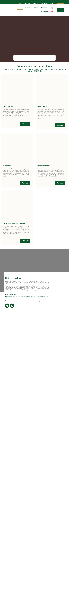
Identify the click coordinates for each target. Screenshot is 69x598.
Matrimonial (7, 166)
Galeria (35, 3)
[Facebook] (7, 306)
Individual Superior (43, 166)
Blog (51, 3)
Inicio (19, 3)
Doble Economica (8, 106)
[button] (60, 10)
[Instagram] (12, 306)
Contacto (44, 3)
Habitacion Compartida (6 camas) (14, 223)
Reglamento (44, 12)
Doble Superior (42, 106)
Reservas (27, 3)
